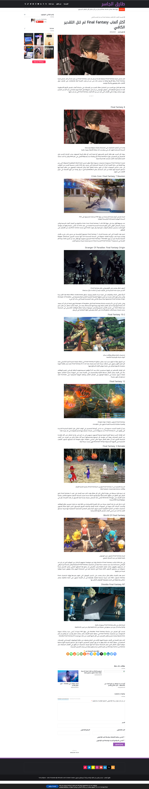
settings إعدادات (63, 787)
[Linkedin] (108, 653)
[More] (67, 653)
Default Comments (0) (63, 698)
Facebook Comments (75, 698)
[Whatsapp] (104, 653)
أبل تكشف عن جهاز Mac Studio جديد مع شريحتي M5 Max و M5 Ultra (99, 9)
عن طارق (58, 4)
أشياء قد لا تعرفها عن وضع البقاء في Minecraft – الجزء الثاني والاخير (115, 685)
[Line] (71, 653)
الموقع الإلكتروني (85, 729)
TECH (77, 752)
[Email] (81, 653)
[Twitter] (111, 653)
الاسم (123, 722)
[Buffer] (101, 653)
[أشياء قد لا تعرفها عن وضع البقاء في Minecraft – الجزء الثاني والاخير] (114, 676)
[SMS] (77, 653)
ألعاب (117, 17)
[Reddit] (74, 653)
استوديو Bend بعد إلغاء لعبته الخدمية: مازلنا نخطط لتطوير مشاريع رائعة (91, 672)
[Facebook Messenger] (98, 653)
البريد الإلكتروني (121, 729)
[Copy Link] (94, 653)
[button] (29, 39)
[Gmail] (88, 653)
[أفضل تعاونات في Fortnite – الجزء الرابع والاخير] (68, 676)
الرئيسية (66, 4)
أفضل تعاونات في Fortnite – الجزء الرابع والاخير (69, 685)
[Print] (84, 653)
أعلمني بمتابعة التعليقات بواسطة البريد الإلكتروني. (110, 737)
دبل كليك (51, 4)
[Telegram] (91, 653)
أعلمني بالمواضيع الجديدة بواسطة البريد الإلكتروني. (109, 740)
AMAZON (72, 752)
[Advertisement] (91, 101)
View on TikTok (38, 61)
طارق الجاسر (121, 32)
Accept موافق (52, 786)
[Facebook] (114, 653)
